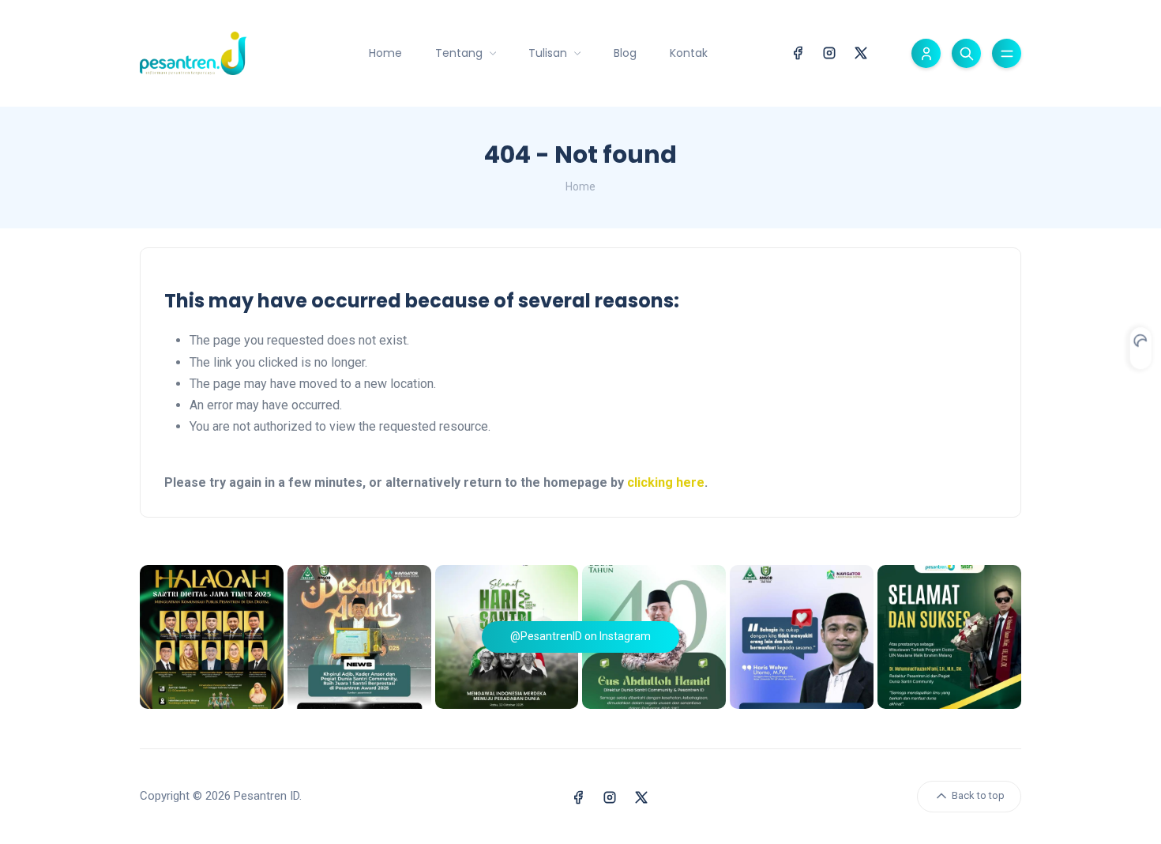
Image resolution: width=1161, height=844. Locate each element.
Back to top (977, 795)
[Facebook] (798, 51)
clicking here (665, 482)
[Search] (966, 53)
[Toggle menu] (1006, 53)
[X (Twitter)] (861, 51)
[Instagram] (829, 51)
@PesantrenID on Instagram (580, 636)
